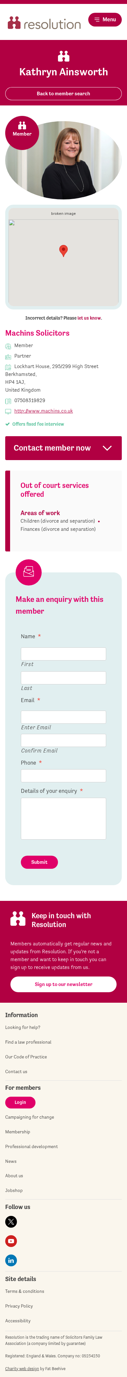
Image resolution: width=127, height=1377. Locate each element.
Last (27, 687)
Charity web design (22, 1368)
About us (14, 1175)
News (11, 1161)
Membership (17, 1131)
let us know (89, 318)
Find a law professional (28, 1042)
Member (22, 134)
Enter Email (36, 727)
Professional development (31, 1146)
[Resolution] (44, 25)
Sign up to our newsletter (63, 984)
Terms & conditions (24, 1291)
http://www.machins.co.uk (43, 411)
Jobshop (14, 1190)
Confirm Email (39, 750)
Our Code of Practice (26, 1056)
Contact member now (52, 448)
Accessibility (18, 1320)
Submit (39, 862)
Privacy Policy (19, 1306)
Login (20, 1102)
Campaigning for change (29, 1117)
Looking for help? (22, 1027)
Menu (109, 19)
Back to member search (63, 93)
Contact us (16, 1071)
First (27, 664)
